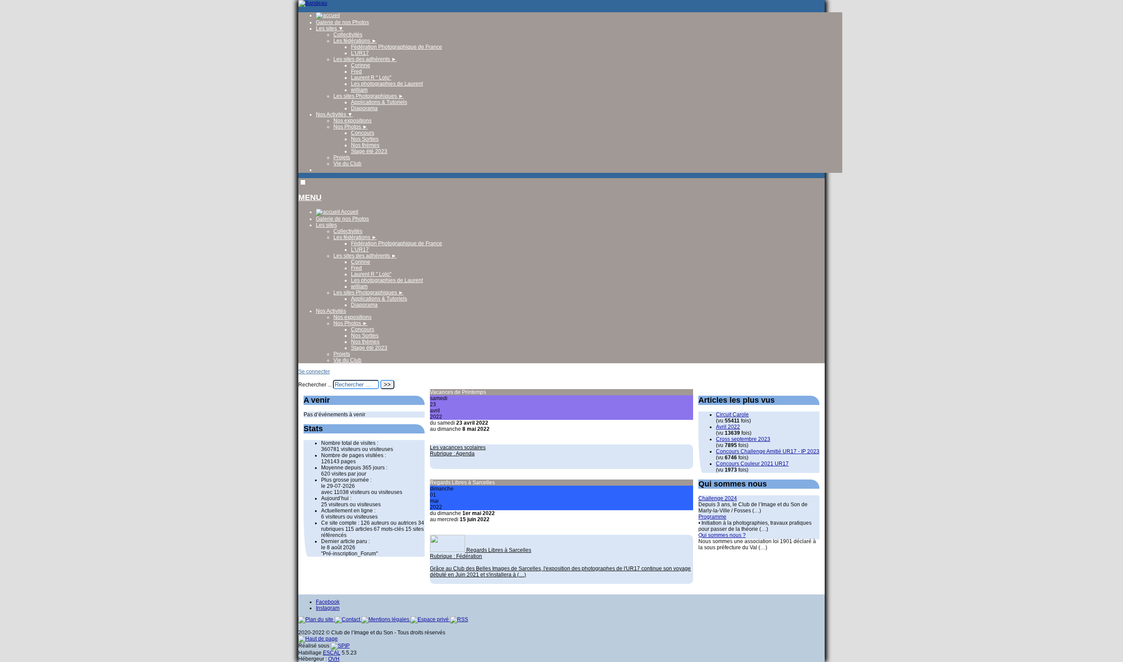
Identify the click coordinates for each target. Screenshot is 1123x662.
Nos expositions (352, 121)
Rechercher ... (315, 385)
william (359, 90)
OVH (334, 659)
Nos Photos (350, 127)
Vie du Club (347, 164)
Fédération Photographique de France (396, 47)
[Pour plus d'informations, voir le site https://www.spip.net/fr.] (340, 646)
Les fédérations (355, 41)
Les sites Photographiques (368, 96)
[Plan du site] (316, 619)
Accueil (349, 212)
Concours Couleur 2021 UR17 (752, 464)
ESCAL (331, 653)
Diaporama (364, 108)
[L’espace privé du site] (430, 619)
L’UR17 (360, 53)
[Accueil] (312, 3)
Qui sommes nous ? (722, 535)
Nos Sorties (365, 139)
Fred (356, 71)
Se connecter (314, 372)
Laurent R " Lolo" (371, 78)
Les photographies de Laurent (387, 84)
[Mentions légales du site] (386, 619)
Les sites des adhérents (365, 59)
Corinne (360, 65)
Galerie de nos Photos (342, 22)
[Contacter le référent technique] (348, 619)
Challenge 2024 (717, 498)
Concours (362, 133)
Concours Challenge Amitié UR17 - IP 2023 (767, 451)
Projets (341, 157)
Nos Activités (334, 114)
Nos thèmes (365, 145)
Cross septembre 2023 (743, 439)
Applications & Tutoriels (379, 102)
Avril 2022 (728, 427)
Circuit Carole (732, 415)
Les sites (329, 28)
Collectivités (347, 35)
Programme (712, 517)
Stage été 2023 (369, 151)
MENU (310, 197)
